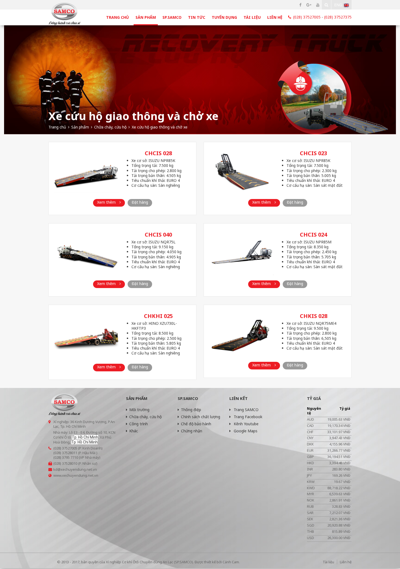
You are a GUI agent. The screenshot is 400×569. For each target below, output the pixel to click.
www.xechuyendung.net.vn (75, 475)
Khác (133, 430)
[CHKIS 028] (241, 334)
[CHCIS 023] (241, 172)
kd (55, 469)
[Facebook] (300, 5)
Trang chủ (117, 17)
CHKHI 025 (158, 316)
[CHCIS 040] (86, 253)
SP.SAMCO (171, 17)
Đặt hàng (140, 202)
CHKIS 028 (313, 316)
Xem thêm (107, 202)
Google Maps (245, 430)
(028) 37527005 (307, 17)
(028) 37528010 (65, 463)
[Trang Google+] (308, 5)
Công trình (138, 423)
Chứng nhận (191, 430)
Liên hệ (274, 17)
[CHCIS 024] (241, 253)
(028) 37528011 (65, 452)
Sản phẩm (146, 17)
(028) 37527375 (338, 17)
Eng (338, 4)
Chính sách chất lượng (200, 416)
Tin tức (196, 17)
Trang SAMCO (246, 409)
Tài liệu (252, 17)
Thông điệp (191, 409)
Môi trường (139, 409)
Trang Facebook (247, 416)
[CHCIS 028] (86, 172)
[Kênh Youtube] (317, 5)
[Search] (326, 5)
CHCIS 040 (158, 234)
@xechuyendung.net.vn (77, 469)
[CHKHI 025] (86, 334)
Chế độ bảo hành (196, 423)
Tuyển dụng (224, 17)
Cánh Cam (231, 561)
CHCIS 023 (313, 153)
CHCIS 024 (313, 234)
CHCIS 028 (158, 153)
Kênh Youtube (246, 423)
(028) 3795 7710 (65, 457)
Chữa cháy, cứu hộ (145, 416)
